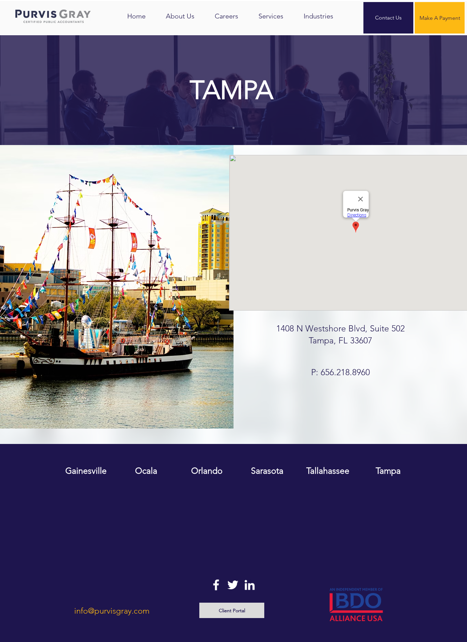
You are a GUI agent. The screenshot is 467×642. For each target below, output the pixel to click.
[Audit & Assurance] (233, 128)
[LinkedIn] (249, 585)
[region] (86, 497)
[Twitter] (233, 585)
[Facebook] (216, 585)
